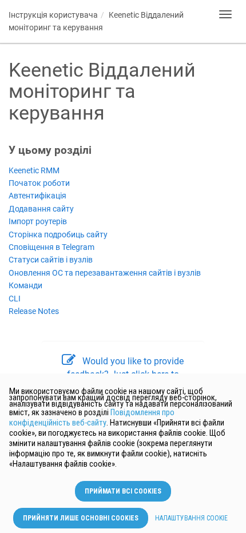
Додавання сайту (41, 209)
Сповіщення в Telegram (51, 247)
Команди (25, 286)
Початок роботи (39, 183)
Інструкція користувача (53, 14)
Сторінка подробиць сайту (58, 235)
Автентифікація (37, 196)
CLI (15, 299)
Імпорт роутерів (38, 221)
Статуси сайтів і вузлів (51, 260)
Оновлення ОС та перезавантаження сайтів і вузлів (105, 273)
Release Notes (34, 311)
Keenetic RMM (34, 171)
